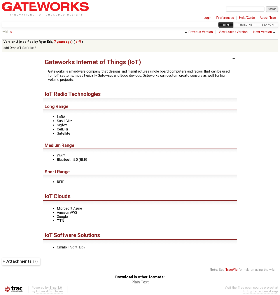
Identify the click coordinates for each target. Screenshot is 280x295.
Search (267, 24)
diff (78, 42)
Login (207, 18)
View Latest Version (233, 32)
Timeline (245, 24)
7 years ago (63, 42)
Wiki (226, 24)
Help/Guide (247, 18)
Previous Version (201, 32)
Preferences (225, 18)
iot (12, 32)
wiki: (5, 32)
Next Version (262, 32)
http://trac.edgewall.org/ (260, 291)
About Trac (268, 18)
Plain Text (140, 282)
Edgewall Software (49, 291)
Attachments (22, 261)
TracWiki (231, 270)
